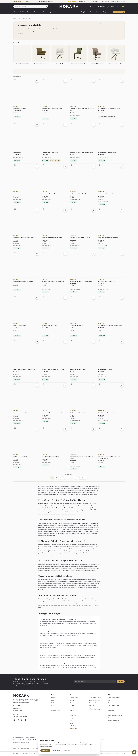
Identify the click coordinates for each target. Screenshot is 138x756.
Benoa (71, 723)
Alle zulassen (45, 750)
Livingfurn (72, 718)
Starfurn (72, 700)
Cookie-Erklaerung (89, 744)
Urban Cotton (73, 725)
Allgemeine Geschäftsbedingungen (95, 708)
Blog (109, 700)
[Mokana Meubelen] (69, 6)
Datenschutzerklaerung (46, 746)
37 (75, 477)
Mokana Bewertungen (113, 720)
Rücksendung (92, 702)
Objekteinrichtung (112, 702)
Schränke (37, 12)
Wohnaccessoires (59, 12)
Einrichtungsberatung (113, 705)
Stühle (22, 12)
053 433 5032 (16, 705)
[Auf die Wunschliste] (37, 80)
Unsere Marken (111, 713)
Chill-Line (72, 708)
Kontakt (91, 712)
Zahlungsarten (92, 705)
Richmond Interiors (75, 697)
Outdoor (70, 12)
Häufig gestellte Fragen (95, 697)
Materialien (111, 708)
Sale (77, 12)
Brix (71, 720)
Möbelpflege (111, 710)
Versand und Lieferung (94, 700)
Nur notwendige (56, 750)
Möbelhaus (122, 1)
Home (14, 18)
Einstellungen (67, 750)
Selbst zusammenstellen (114, 697)
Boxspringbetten (95, 12)
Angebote (84, 12)
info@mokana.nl (17, 708)
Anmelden (120, 681)
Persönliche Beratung (119, 12)
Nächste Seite (82, 477)
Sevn (71, 702)
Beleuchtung (47, 12)
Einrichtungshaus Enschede (115, 715)
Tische (29, 12)
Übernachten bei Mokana (114, 718)
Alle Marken (73, 728)
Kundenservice (114, 1)
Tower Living (73, 715)
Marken (53, 697)
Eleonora (72, 710)
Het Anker (72, 705)
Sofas (15, 12)
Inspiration (106, 12)
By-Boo (72, 713)
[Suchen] (47, 6)
